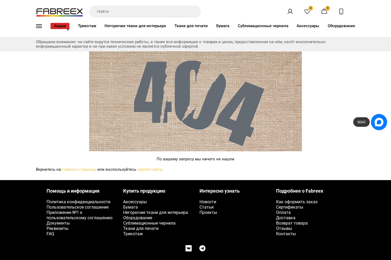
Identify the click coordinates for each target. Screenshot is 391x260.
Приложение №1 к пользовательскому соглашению (80, 215)
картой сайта (149, 169)
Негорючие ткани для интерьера (135, 25)
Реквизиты (57, 228)
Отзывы (284, 228)
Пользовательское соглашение (78, 207)
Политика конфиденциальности (78, 201)
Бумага (222, 25)
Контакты (286, 233)
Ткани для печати (191, 25)
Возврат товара (292, 223)
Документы (58, 223)
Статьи (206, 207)
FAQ (50, 233)
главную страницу (79, 169)
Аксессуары (308, 25)
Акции (60, 25)
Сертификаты (289, 207)
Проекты (208, 212)
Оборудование (341, 25)
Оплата (283, 212)
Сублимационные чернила (263, 25)
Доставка (286, 217)
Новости (207, 201)
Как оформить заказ (297, 201)
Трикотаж (87, 25)
